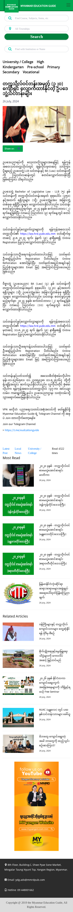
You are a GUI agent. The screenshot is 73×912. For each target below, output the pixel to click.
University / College (18, 61)
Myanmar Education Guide (38, 6)
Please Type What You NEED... (19, 13)
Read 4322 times (58, 450)
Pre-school (35, 67)
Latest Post (6, 450)
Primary (53, 67)
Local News (18, 450)
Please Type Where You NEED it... (21, 23)
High (40, 61)
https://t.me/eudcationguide (22, 430)
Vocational (31, 72)
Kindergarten (13, 67)
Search (36, 36)
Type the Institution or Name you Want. (24, 44)
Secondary (11, 72)
